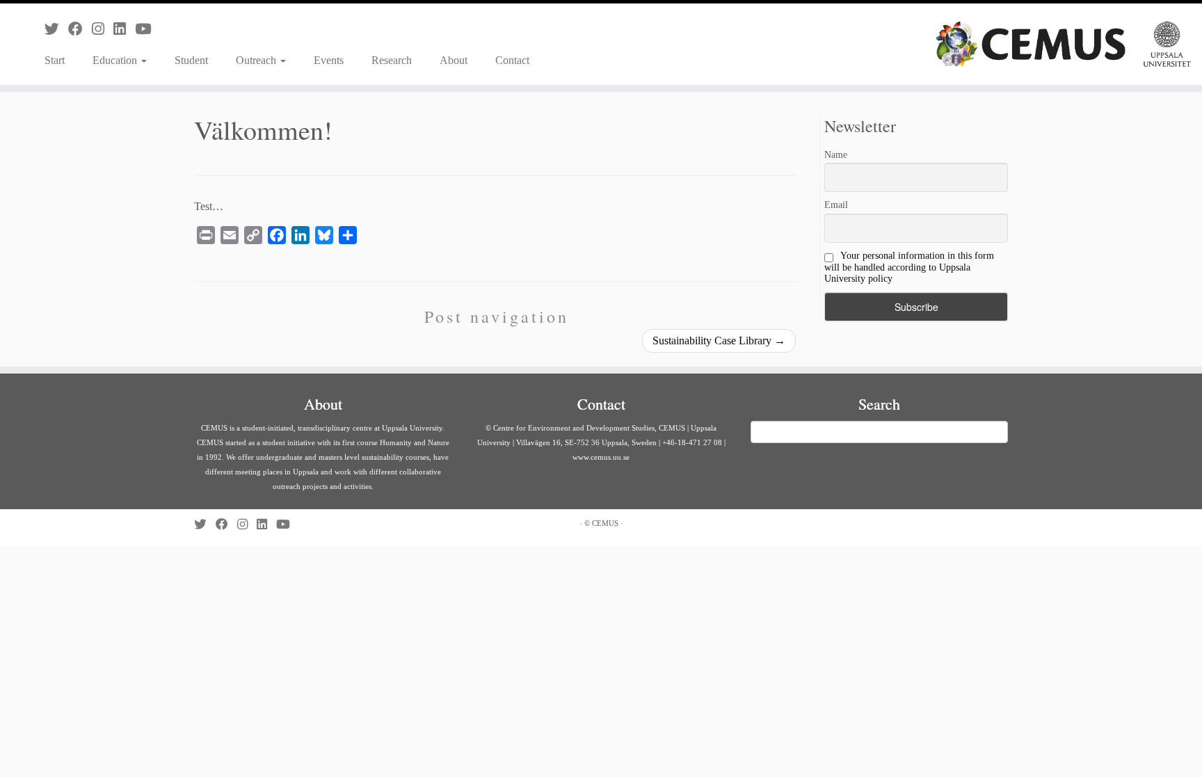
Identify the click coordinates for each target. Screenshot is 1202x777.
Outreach (257, 60)
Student (191, 60)
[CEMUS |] (1063, 44)
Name (835, 155)
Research (391, 60)
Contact (512, 60)
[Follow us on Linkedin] (124, 29)
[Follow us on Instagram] (102, 29)
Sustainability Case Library (718, 340)
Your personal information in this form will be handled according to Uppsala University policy (909, 267)
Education (116, 60)
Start (55, 60)
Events (329, 60)
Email (836, 205)
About (453, 60)
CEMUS (605, 523)
